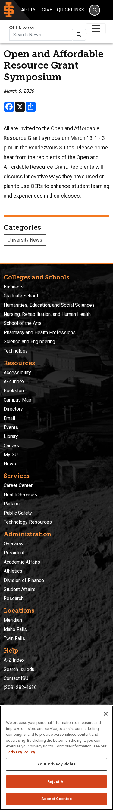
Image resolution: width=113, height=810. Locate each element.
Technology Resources (28, 522)
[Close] (105, 713)
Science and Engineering (29, 341)
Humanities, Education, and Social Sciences (49, 305)
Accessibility (17, 372)
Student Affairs (20, 589)
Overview (14, 544)
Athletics (13, 571)
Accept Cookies (56, 798)
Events (11, 427)
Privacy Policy (21, 752)
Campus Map (17, 400)
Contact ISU (16, 678)
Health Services (20, 494)
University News (25, 240)
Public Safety (18, 513)
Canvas (11, 445)
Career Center (18, 485)
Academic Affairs (22, 562)
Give (47, 10)
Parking (12, 504)
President (14, 553)
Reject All (56, 781)
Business (14, 287)
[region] (56, 757)
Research (14, 598)
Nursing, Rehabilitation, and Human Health (47, 314)
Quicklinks (70, 10)
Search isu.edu (19, 669)
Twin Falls (14, 638)
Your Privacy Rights (56, 764)
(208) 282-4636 (20, 687)
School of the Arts (23, 323)
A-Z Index (14, 381)
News (10, 464)
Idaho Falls (15, 629)
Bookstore (15, 390)
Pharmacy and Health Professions (40, 332)
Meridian (13, 620)
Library (11, 436)
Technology (16, 351)
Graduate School (21, 296)
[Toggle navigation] (96, 28)
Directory (13, 409)
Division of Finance (24, 580)
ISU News (20, 28)
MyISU (11, 454)
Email (9, 418)
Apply (28, 10)
